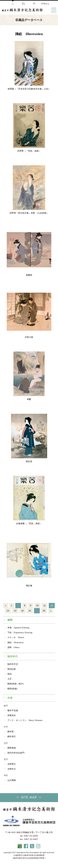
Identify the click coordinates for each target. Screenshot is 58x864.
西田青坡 (11, 748)
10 (37, 605)
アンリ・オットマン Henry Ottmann (24, 720)
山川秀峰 (11, 780)
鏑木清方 (11, 736)
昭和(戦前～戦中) (15, 684)
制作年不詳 (12, 664)
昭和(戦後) (12, 688)
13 (8, 610)
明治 (9, 674)
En (23, 4)
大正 (9, 679)
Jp (13, 4)
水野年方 (11, 769)
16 (30, 610)
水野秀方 (11, 764)
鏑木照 (10, 731)
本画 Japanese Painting (18, 627)
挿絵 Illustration (15, 642)
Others (45, 4)
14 (15, 610)
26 (44, 610)
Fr (34, 4)
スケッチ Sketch (15, 637)
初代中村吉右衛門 (16, 753)
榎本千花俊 (12, 710)
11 (44, 605)
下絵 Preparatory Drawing (19, 632)
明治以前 (11, 669)
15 (22, 610)
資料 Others (13, 647)
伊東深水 (11, 715)
